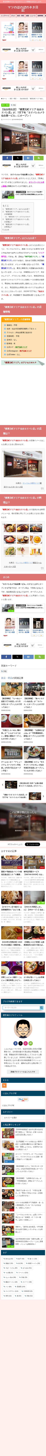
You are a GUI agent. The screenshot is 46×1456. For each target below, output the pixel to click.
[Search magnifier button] (41, 1007)
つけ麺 (9, 1272)
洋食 (14, 105)
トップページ (5, 15)
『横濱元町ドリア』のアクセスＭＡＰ (18, 216)
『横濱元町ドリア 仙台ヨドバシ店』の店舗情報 (17, 213)
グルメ (13, 15)
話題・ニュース (31, 15)
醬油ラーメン (11, 1282)
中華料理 (28, 1291)
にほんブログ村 (8, 1105)
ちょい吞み (11, 1277)
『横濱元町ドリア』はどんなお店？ (17, 209)
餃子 (21, 1259)
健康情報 (40, 15)
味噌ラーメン (34, 1263)
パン (9, 1286)
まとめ (6, 229)
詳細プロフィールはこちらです (23, 1072)
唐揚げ (9, 1263)
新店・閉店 (20, 15)
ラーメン (23, 1272)
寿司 (9, 1296)
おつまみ (27, 1268)
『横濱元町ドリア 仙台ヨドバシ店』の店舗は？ (17, 220)
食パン (33, 1259)
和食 (30, 1296)
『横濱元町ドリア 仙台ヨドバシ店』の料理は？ (17, 226)
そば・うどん (11, 1268)
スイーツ (27, 1282)
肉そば (9, 1259)
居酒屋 (21, 1286)
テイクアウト (12, 1291)
